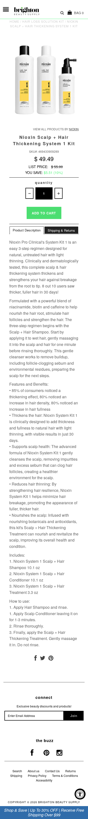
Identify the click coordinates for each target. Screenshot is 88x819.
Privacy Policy (37, 775)
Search (17, 771)
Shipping (16, 775)
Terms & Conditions (65, 775)
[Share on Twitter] (42, 659)
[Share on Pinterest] (51, 659)
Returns (70, 771)
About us (33, 771)
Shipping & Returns (61, 230)
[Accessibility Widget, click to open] (80, 794)
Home (14, 21)
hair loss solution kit (43, 21)
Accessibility (44, 780)
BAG (78, 12)
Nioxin (74, 129)
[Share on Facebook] (35, 659)
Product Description (27, 230)
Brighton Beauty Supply (59, 802)
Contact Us (52, 771)
